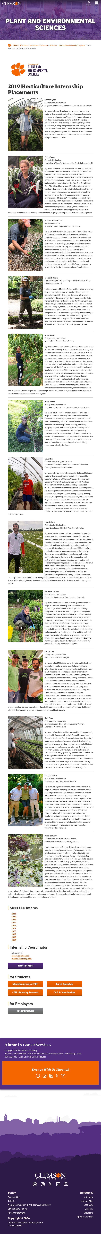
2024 (14, 919)
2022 (14, 925)
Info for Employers (25, 1010)
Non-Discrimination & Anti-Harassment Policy (29, 1204)
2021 (14, 928)
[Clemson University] (11, 4)
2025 (14, 916)
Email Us (22, 1056)
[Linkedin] (58, 1185)
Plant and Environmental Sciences (34, 45)
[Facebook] (38, 1077)
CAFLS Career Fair (64, 983)
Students (53, 45)
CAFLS (15, 45)
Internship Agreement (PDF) (25, 983)
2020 (14, 931)
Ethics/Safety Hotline (17, 1208)
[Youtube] (66, 1185)
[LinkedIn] (51, 1077)
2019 (14, 934)
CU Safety (88, 1204)
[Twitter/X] (50, 1185)
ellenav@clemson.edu (20, 956)
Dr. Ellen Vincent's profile (22, 958)
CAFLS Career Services (64, 992)
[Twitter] (57, 1077)
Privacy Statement (16, 1212)
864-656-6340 (11, 1056)
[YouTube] (63, 1077)
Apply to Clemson (85, 1216)
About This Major (25, 965)
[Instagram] (44, 1077)
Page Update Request (36, 1056)
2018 (14, 937)
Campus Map (87, 1200)
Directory (89, 1208)
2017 (14, 940)
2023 (14, 922)
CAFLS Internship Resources (25, 992)
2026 (14, 913)
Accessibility (13, 1197)
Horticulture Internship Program (71, 45)
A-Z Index (88, 1197)
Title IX (11, 1200)
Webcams (88, 1212)
